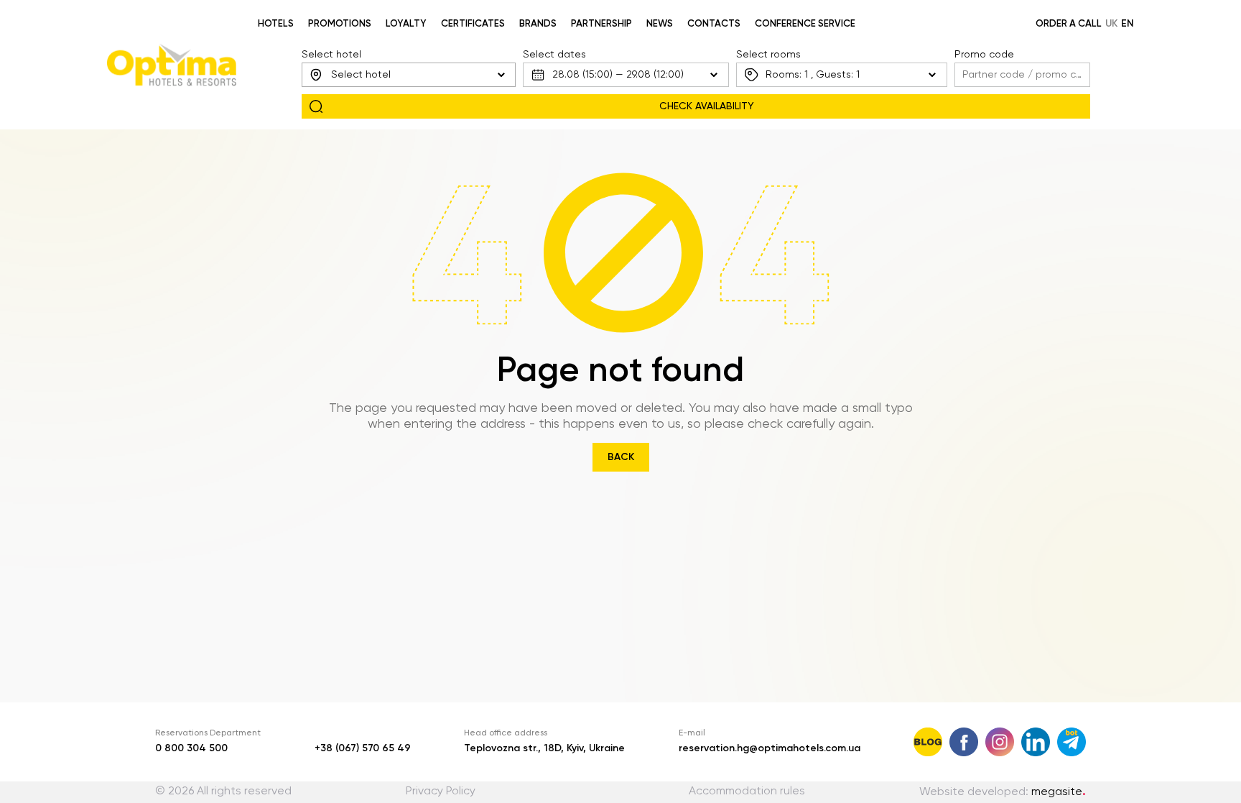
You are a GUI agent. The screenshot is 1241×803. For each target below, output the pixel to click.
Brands (538, 24)
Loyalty (406, 24)
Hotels (276, 24)
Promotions (339, 24)
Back (621, 457)
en (1127, 24)
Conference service (805, 24)
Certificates (473, 24)
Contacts (713, 24)
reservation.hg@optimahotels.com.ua (769, 748)
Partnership (601, 24)
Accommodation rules (747, 791)
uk (1111, 24)
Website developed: (1002, 792)
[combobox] (409, 75)
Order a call (1069, 24)
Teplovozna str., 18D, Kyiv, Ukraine (544, 748)
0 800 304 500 (191, 748)
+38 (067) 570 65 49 (363, 748)
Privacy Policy (440, 791)
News (659, 24)
